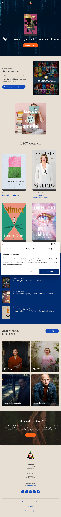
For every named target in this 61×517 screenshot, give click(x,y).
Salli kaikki (50, 271)
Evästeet (30, 506)
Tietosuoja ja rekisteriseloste (30, 502)
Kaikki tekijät (51, 331)
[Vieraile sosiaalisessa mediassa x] (30, 491)
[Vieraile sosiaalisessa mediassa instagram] (22, 491)
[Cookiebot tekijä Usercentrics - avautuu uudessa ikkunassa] (52, 244)
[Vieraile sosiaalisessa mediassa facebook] (26, 491)
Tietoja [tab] (50, 248)
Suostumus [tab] (10, 248)
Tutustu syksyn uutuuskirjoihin (13, 87)
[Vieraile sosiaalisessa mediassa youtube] (34, 491)
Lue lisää (29, 435)
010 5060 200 (31, 485)
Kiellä (30, 271)
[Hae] (3, 2)
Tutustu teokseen (29, 45)
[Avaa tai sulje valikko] (58, 2)
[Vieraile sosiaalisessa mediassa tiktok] (38, 491)
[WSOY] (30, 3)
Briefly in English (30, 511)
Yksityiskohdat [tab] (30, 248)
